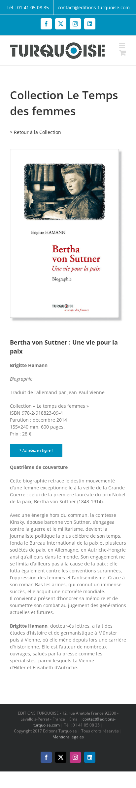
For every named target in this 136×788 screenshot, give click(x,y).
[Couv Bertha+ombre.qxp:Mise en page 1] (68, 151)
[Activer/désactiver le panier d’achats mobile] (122, 52)
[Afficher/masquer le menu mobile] (122, 45)
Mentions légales (68, 737)
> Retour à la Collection (35, 132)
